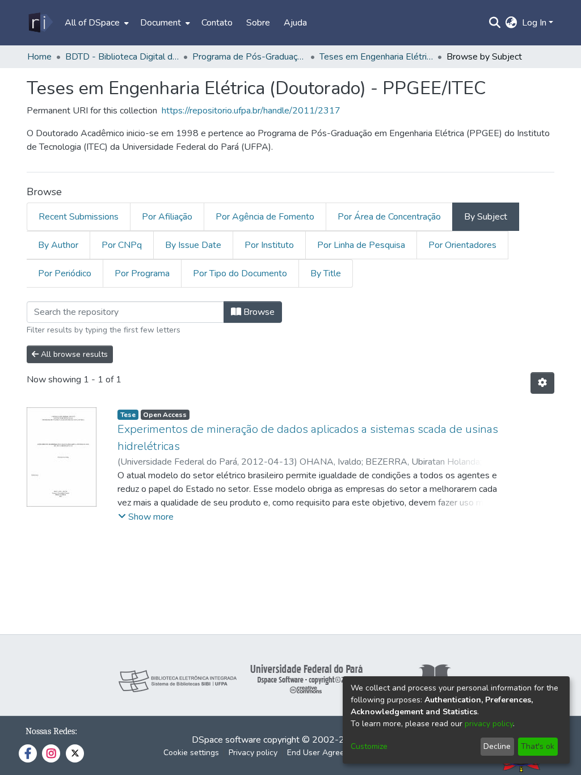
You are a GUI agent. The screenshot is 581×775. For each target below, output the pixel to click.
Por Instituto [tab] (269, 245)
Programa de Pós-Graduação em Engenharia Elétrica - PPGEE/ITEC (249, 56)
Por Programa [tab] (142, 273)
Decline (497, 746)
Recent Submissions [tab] (79, 216)
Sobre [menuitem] (258, 22)
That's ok (537, 746)
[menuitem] (95, 22)
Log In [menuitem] (534, 22)
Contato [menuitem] (217, 22)
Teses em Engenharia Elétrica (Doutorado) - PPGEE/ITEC (376, 56)
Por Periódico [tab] (64, 273)
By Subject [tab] (485, 216)
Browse (258, 312)
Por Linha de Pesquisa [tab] (361, 245)
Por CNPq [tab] (122, 245)
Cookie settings (191, 752)
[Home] (40, 22)
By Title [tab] (325, 273)
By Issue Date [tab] (193, 245)
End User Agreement (325, 752)
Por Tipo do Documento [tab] (240, 273)
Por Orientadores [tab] (462, 245)
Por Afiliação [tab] (167, 216)
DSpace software (226, 740)
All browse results (73, 354)
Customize (369, 746)
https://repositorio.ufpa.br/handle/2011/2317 (251, 110)
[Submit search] (495, 23)
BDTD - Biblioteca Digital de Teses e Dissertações (122, 56)
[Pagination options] (542, 383)
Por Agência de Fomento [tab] (265, 216)
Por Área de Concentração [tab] (389, 216)
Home (39, 56)
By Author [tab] (58, 245)
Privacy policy (253, 752)
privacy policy (489, 723)
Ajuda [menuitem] (295, 22)
